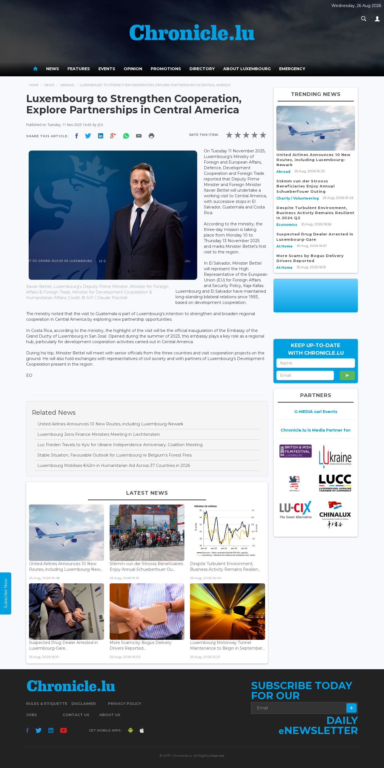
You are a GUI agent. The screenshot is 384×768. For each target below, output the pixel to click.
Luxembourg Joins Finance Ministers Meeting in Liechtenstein (98, 434)
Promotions (166, 68)
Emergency (292, 68)
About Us (109, 714)
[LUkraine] (335, 456)
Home (34, 85)
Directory (202, 68)
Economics (286, 225)
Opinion (133, 68)
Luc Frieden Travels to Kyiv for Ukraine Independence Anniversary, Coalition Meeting (120, 444)
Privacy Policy (124, 703)
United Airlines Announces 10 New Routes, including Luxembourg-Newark (110, 424)
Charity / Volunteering (297, 198)
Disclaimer (83, 703)
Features (78, 68)
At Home (284, 246)
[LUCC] (335, 483)
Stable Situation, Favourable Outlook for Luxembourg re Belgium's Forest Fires (114, 455)
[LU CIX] (295, 509)
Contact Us (76, 714)
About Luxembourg (247, 68)
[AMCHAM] (295, 483)
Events (106, 68)
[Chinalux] (335, 514)
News (52, 68)
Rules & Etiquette (46, 703)
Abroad (67, 85)
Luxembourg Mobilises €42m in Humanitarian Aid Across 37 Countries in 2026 (113, 465)
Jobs (31, 714)
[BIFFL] (295, 451)
